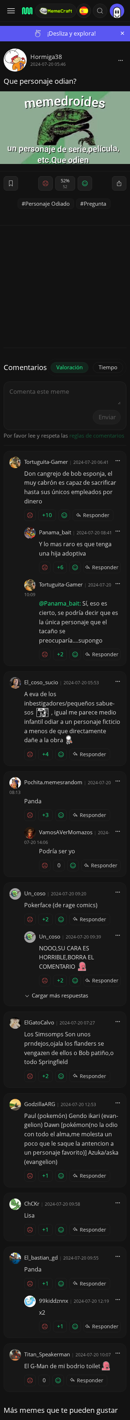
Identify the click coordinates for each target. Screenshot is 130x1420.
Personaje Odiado (47, 203)
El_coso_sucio (41, 682)
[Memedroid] (26, 10)
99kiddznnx (54, 1300)
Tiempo (108, 367)
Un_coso (35, 893)
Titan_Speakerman (47, 1354)
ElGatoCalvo (39, 1022)
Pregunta (95, 203)
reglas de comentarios (96, 435)
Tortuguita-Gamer (46, 461)
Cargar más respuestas (60, 995)
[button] (100, 11)
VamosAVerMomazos (66, 832)
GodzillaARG (40, 1104)
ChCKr (32, 1203)
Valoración (69, 367)
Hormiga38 (46, 56)
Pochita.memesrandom (53, 782)
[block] (120, 60)
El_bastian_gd (41, 1257)
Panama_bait (55, 532)
